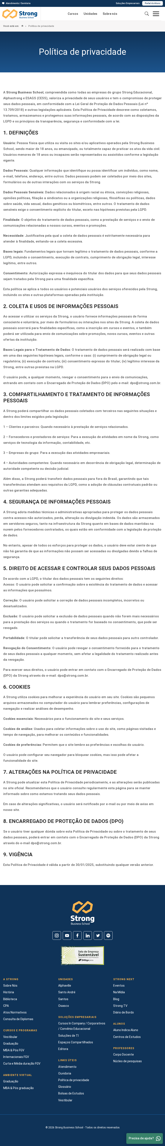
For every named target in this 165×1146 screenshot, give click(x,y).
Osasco (63, 1005)
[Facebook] (77, 935)
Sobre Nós (10, 985)
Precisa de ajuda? (141, 1138)
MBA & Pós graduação (18, 1088)
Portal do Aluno (152, 3)
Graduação (10, 1043)
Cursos (73, 13)
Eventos (119, 985)
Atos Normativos (15, 1012)
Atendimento (67, 1066)
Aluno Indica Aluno (125, 1030)
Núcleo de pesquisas (127, 1061)
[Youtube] (67, 935)
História (8, 992)
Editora (63, 1049)
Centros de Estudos (127, 1037)
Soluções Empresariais (128, 3)
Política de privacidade (41, 26)
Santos (63, 999)
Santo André (66, 992)
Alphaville (64, 985)
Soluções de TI (68, 1035)
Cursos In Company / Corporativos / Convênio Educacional (81, 1026)
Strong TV (120, 1005)
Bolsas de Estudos (71, 1093)
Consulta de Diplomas (18, 1019)
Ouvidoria (64, 1073)
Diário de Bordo (123, 1012)
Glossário (64, 1086)
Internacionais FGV (16, 1057)
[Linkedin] (87, 935)
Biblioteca (10, 999)
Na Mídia (119, 992)
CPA (6, 1005)
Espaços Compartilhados (75, 1042)
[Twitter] (98, 935)
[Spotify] (108, 935)
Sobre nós (110, 13)
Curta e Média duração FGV (21, 1063)
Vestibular (10, 1037)
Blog (116, 999)
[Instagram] (56, 935)
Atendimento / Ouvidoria (18, 3)
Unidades (90, 13)
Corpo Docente (123, 1054)
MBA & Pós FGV (13, 1050)
